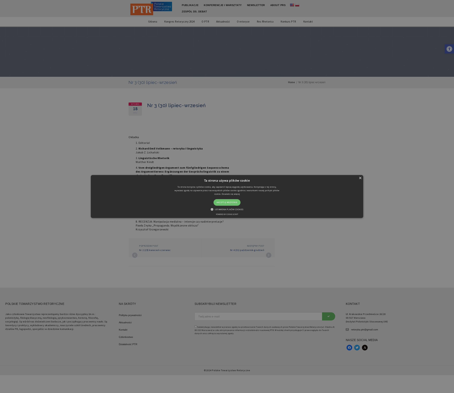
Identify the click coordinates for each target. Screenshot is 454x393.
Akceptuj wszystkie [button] (227, 202)
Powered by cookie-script (227, 214)
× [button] (360, 178)
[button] (227, 196)
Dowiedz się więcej (231, 194)
